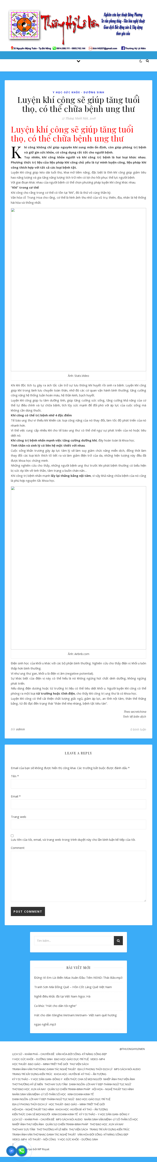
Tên (15, 776)
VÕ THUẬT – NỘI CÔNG (42, 1139)
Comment (18, 848)
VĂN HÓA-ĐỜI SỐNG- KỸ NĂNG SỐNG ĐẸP (81, 1054)
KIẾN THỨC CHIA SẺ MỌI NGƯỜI (83, 1079)
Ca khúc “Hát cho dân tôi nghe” (55, 1006)
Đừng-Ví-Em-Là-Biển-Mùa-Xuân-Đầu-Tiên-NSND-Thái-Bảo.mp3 (78, 977)
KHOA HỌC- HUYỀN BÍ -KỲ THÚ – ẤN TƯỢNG (80, 1074)
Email (16, 796)
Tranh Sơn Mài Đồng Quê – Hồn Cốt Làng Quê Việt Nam (73, 987)
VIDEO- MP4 (97, 1059)
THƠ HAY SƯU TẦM (56, 1084)
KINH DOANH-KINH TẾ (81, 1094)
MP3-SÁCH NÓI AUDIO (127, 1069)
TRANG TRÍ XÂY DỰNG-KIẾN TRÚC (32, 1074)
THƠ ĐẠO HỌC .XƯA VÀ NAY (29, 1089)
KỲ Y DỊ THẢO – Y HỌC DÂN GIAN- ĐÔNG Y (37, 1079)
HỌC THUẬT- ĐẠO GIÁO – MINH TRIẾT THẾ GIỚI (40, 1064)
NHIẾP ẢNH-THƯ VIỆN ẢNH (119, 1079)
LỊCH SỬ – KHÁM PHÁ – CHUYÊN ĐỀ (33, 1054)
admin (20, 729)
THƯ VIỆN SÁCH (79, 1064)
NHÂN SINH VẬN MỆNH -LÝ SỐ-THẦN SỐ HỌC (39, 1094)
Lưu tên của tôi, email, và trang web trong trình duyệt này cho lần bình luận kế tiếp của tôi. (73, 839)
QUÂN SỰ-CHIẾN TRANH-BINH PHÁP (68, 1089)
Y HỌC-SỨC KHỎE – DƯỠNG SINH (32, 1059)
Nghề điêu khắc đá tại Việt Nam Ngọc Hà (62, 996)
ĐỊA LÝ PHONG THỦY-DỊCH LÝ (94, 1069)
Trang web (18, 817)
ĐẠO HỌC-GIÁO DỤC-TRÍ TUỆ (71, 1059)
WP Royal (43, 1149)
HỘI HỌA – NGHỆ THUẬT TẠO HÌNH (113, 1089)
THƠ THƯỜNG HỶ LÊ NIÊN (27, 1084)
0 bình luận (138, 729)
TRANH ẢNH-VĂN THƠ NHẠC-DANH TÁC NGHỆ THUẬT (44, 1069)
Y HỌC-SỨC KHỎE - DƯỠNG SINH (78, 92)
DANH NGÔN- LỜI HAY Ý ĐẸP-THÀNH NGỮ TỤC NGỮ (100, 1084)
